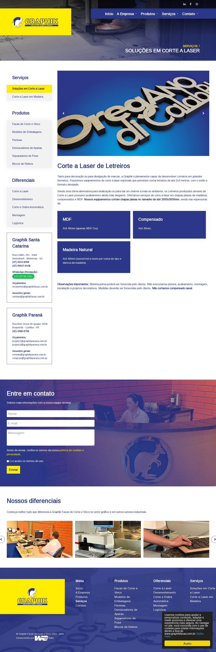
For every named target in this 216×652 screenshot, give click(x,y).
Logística (17, 223)
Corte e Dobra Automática (28, 207)
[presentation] (63, 113)
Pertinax (17, 140)
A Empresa (83, 592)
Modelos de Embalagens (27, 132)
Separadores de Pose (25, 155)
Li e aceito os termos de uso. (26, 461)
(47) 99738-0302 (23, 276)
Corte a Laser (20, 191)
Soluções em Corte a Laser (28, 88)
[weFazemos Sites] (41, 638)
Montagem (18, 215)
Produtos (82, 597)
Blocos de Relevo (22, 163)
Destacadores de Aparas (27, 148)
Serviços (81, 601)
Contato (81, 605)
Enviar (13, 469)
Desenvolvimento (22, 199)
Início (79, 588)
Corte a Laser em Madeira (27, 96)
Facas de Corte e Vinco (26, 124)
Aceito (187, 643)
